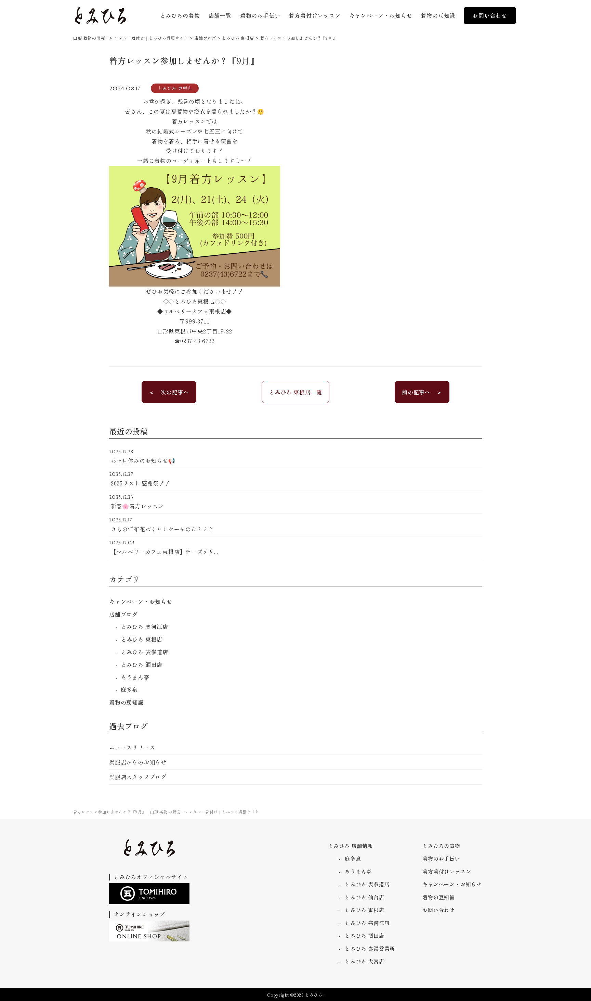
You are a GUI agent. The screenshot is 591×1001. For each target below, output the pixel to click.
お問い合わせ (490, 15)
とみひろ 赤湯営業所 (370, 948)
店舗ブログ (123, 614)
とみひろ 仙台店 (364, 897)
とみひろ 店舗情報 (350, 845)
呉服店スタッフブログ (138, 777)
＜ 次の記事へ (169, 392)
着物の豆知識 (126, 702)
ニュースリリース (132, 747)
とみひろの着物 (441, 845)
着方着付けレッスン (446, 871)
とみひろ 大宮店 (364, 961)
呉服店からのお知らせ (138, 762)
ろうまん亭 (135, 677)
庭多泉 (129, 689)
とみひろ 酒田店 (141, 664)
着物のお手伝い (441, 858)
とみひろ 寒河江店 (144, 626)
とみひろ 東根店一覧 (295, 392)
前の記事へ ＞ (422, 392)
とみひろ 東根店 (141, 639)
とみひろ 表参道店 (144, 652)
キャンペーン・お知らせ (140, 601)
